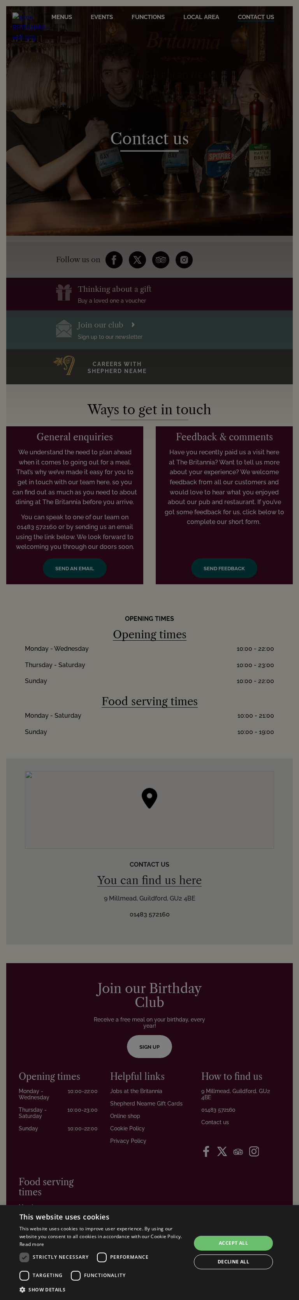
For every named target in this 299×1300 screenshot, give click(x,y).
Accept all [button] (233, 1243)
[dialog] (149, 1252)
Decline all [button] (233, 1261)
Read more (31, 1244)
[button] (102, 1289)
